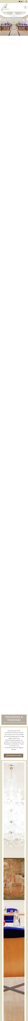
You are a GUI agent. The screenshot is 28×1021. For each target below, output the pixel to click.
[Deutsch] (19, 1)
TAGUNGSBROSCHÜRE (13, 755)
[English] (21, 1)
